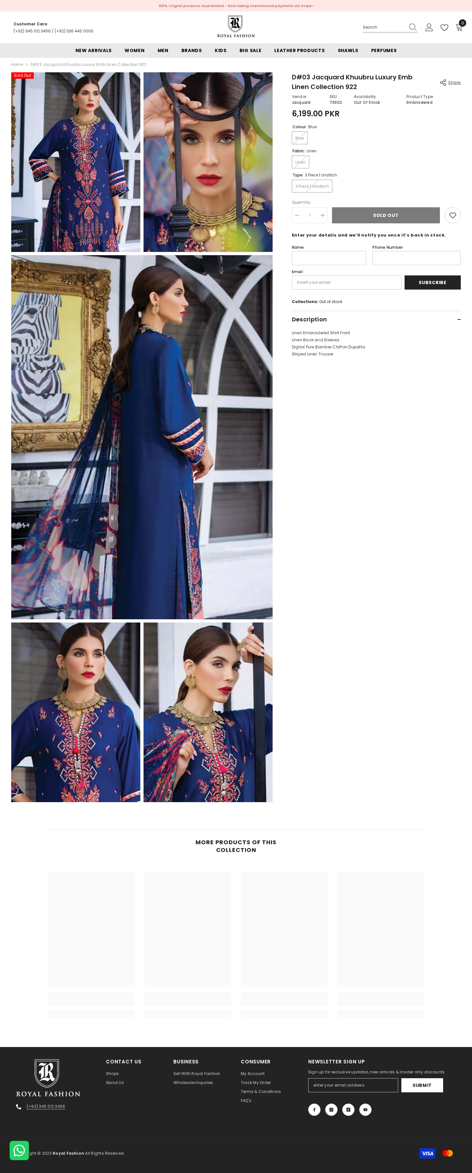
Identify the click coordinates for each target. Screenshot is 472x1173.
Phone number (387, 247)
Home (17, 64)
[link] (91, 1003)
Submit (422, 1085)
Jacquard (301, 102)
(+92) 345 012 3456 (32, 31)
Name (298, 247)
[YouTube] (365, 1110)
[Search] (390, 27)
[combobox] (384, 27)
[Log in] (429, 27)
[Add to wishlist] (453, 215)
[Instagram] (331, 1110)
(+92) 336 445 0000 (74, 31)
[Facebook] (314, 1110)
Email (297, 271)
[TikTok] (348, 1110)
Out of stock (330, 301)
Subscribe (432, 282)
